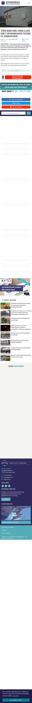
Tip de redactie (17, 107)
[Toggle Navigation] (29, 3)
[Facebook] (3, 486)
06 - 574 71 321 (22, 91)
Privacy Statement (6, 533)
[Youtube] (6, 486)
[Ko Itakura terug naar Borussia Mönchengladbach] (5, 343)
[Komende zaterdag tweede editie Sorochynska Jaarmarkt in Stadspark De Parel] (5, 306)
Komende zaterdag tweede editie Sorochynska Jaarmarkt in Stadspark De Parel (20, 305)
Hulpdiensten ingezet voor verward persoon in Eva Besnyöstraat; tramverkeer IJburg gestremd (21, 312)
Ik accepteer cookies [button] (16, 700)
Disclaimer (4, 530)
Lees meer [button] (15, 696)
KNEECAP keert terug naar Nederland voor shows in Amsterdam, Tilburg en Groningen (21, 327)
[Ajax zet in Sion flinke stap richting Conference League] (5, 357)
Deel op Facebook (17, 99)
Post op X (17, 103)
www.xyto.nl (6, 479)
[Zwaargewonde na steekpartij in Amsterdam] (5, 320)
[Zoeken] (29, 113)
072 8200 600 (7, 475)
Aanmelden (5, 499)
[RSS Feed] (9, 486)
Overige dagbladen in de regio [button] (10, 522)
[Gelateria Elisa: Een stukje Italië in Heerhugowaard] (5, 350)
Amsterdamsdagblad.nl (13, 2)
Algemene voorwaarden (7, 527)
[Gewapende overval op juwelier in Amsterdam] (5, 335)
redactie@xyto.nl (8, 477)
